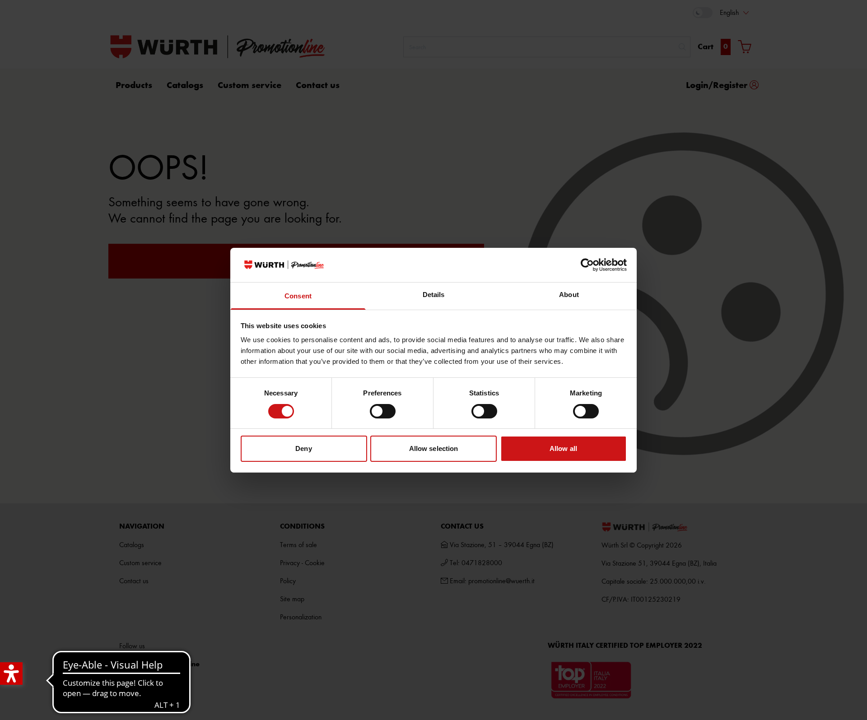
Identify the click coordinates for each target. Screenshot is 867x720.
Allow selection (433, 448)
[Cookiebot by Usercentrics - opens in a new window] (587, 265)
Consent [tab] (298, 296)
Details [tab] (434, 294)
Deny (303, 448)
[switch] (383, 411)
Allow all (563, 448)
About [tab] (569, 294)
